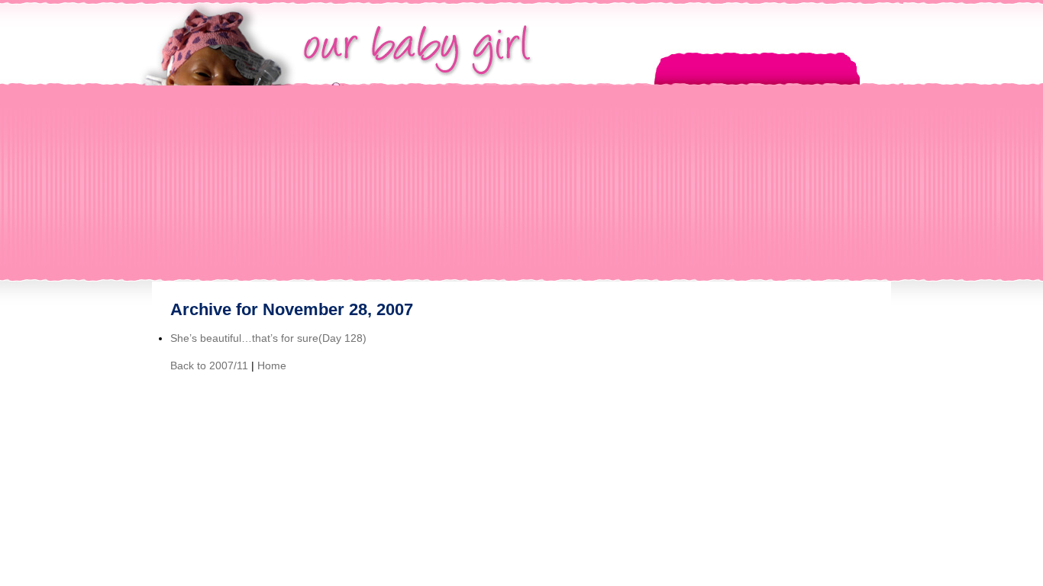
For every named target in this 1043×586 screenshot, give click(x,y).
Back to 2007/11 (209, 365)
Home (271, 365)
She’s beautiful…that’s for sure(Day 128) (268, 338)
